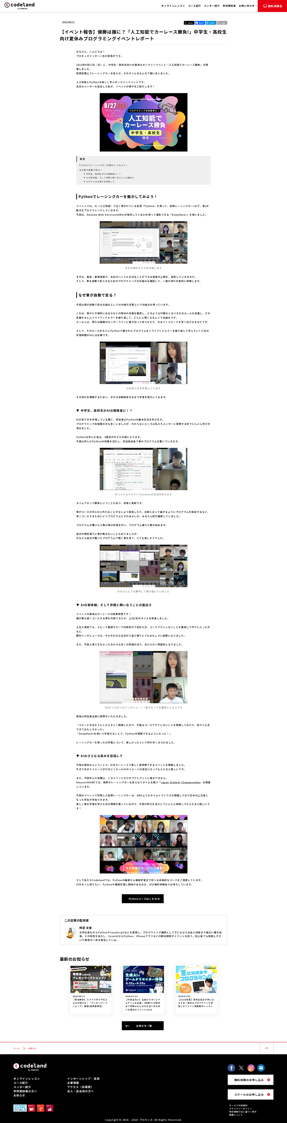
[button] (222, 23)
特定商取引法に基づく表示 (243, 1111)
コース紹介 (20, 1083)
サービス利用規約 (238, 1105)
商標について (236, 1114)
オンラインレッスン (26, 1078)
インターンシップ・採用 (83, 1078)
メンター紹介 (22, 1087)
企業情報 (73, 1083)
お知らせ (19, 1095)
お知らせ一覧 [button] (144, 1026)
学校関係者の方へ (25, 1091)
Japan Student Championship (180, 782)
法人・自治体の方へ (80, 1091)
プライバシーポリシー (240, 1108)
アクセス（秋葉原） (80, 1087)
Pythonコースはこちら (143, 898)
